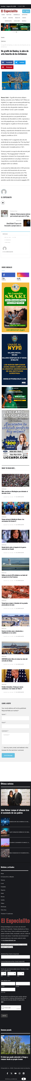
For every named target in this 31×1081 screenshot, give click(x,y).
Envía (4, 1015)
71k (3, 278)
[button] (2, 27)
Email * (4, 722)
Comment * (5, 731)
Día (2, 976)
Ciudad (2, 986)
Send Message (8, 755)
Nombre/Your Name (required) (10, 954)
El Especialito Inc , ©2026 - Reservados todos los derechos (15, 1068)
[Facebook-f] (7, 1073)
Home (2, 37)
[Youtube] (15, 1073)
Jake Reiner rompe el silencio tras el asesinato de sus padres (15, 811)
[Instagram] (19, 1073)
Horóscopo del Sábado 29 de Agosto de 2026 (14, 1058)
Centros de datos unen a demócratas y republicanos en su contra (12, 632)
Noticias (3, 41)
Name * (4, 714)
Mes (8, 976)
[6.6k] (23, 275)
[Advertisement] (15, 769)
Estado (17, 986)
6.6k (18, 278)
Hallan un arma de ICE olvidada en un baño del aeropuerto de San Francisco (14, 576)
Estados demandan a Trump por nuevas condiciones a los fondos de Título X (12, 688)
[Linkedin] (24, 1073)
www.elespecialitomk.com (9, 940)
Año (18, 976)
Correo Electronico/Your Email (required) (13, 961)
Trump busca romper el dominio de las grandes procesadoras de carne (15, 604)
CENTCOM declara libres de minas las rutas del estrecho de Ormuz (14, 660)
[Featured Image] (15, 480)
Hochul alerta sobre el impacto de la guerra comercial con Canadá (14, 548)
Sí (3, 1002)
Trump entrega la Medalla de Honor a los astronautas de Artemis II (13, 520)
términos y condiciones (11, 1079)
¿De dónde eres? (6, 980)
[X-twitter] (11, 1073)
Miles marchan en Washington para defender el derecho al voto (15, 492)
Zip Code (3, 992)
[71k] (8, 275)
